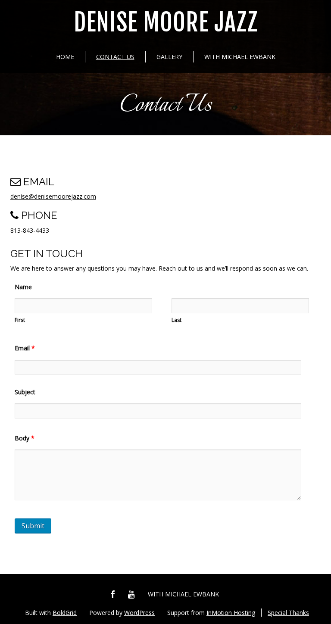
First (20, 320)
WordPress (139, 612)
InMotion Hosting (230, 612)
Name (23, 287)
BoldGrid (65, 612)
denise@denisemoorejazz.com (53, 196)
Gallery (169, 57)
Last (176, 320)
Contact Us (115, 57)
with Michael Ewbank (239, 57)
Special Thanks (288, 612)
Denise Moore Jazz (166, 22)
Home (65, 57)
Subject (25, 392)
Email (25, 348)
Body (24, 438)
